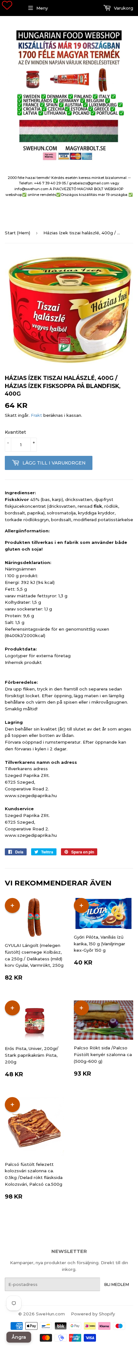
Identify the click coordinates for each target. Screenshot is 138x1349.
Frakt (36, 415)
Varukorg (123, 8)
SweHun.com (50, 1313)
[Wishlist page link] (7, 5)
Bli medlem (116, 1284)
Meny (42, 8)
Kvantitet (15, 432)
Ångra (19, 1337)
